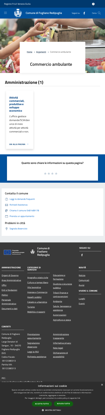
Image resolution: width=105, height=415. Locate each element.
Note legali (58, 348)
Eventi (82, 303)
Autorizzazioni (59, 315)
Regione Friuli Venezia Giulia (17, 3)
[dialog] (52, 398)
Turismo (31, 307)
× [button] (102, 385)
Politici (5, 295)
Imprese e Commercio (37, 292)
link (78, 398)
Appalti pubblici (34, 297)
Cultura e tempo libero (37, 282)
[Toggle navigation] (5, 12)
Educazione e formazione (59, 277)
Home (29, 51)
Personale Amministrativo (9, 301)
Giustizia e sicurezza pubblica (62, 285)
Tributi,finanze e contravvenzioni (60, 294)
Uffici (4, 285)
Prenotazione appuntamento (34, 336)
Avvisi (81, 285)
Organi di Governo (10, 275)
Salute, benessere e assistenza (62, 308)
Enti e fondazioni (9, 290)
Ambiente (57, 301)
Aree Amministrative (11, 280)
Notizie (82, 275)
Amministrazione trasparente (61, 336)
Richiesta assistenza (36, 356)
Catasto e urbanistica (37, 302)
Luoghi (82, 298)
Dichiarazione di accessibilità (60, 354)
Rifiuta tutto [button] (63, 403)
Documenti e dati (10, 308)
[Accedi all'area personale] (93, 4)
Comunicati (84, 280)
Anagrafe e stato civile (37, 277)
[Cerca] (99, 13)
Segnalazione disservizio (33, 344)
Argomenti (41, 51)
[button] (52, 410)
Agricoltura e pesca (62, 319)
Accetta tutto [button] (42, 404)
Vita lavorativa (34, 287)
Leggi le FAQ (33, 351)
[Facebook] (83, 13)
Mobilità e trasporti (36, 311)
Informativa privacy (62, 343)
